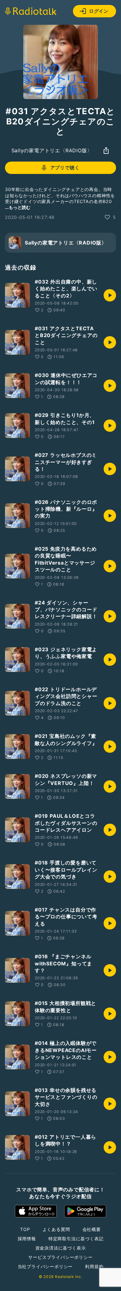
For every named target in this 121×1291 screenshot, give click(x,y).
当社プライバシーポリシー (45, 1266)
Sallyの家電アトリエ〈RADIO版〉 (51, 150)
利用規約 (94, 1266)
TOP (25, 1229)
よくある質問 (56, 1229)
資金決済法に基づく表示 (60, 1247)
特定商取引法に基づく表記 (76, 1238)
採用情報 (27, 1238)
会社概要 (92, 1229)
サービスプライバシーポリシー (60, 1257)
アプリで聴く (65, 168)
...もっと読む (17, 207)
